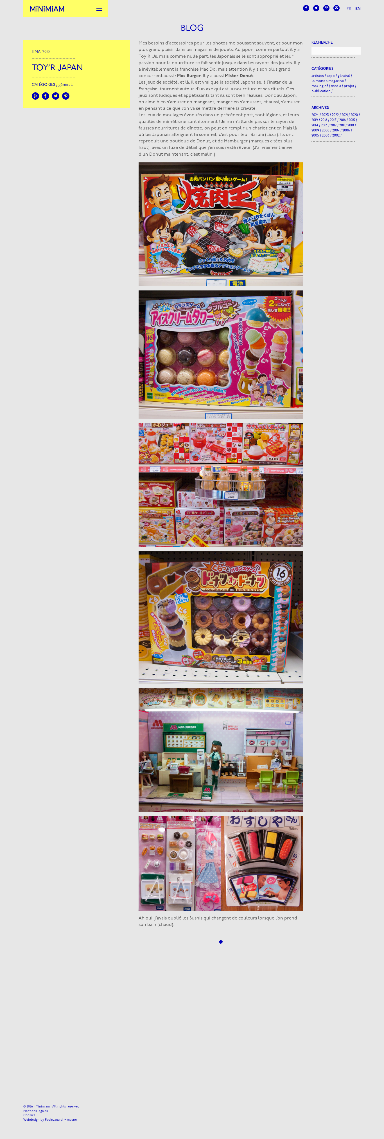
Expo (331, 76)
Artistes (317, 76)
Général (65, 85)
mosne (72, 1120)
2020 (354, 115)
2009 (315, 130)
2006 (346, 130)
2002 (336, 135)
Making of (319, 86)
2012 (333, 125)
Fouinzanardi (54, 1120)
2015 (352, 120)
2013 (324, 125)
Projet (349, 86)
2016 (342, 120)
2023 (325, 115)
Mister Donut (239, 76)
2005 (315, 135)
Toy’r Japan (57, 68)
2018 (324, 120)
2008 (325, 130)
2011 (342, 125)
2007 (336, 130)
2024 (315, 115)
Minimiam (47, 8)
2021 (345, 115)
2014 (314, 125)
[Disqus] (221, 1015)
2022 (335, 115)
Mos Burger (189, 76)
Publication (321, 91)
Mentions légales (35, 1111)
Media (336, 86)
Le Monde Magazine (327, 81)
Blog (192, 28)
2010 (350, 125)
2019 (314, 120)
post (248, 115)
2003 (325, 135)
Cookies (29, 1115)
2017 (333, 120)
